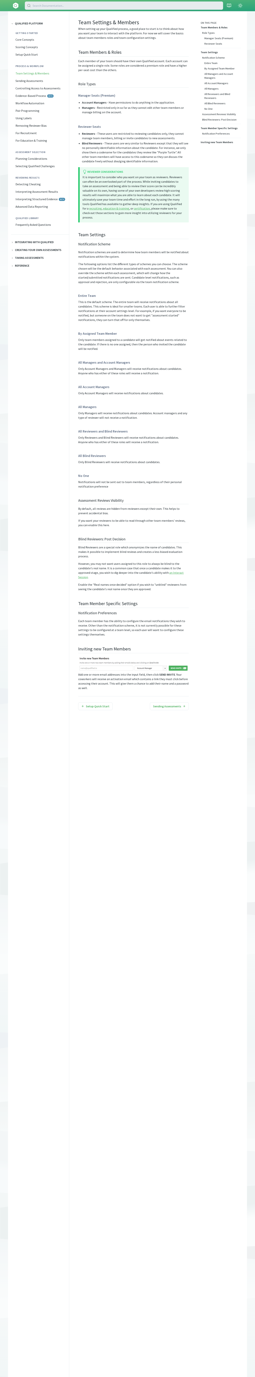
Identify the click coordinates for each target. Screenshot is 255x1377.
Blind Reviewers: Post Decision (219, 119)
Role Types (208, 33)
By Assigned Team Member (219, 68)
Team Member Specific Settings (219, 128)
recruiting (95, 208)
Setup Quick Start (97, 706)
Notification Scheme (213, 57)
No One (208, 108)
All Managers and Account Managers (218, 75)
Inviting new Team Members (217, 142)
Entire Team (210, 63)
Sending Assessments (167, 706)
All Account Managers (216, 83)
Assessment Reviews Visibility (219, 114)
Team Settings (209, 52)
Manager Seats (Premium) (218, 38)
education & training (116, 208)
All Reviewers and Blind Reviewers (217, 96)
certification (142, 208)
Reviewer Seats (213, 43)
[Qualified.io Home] (15, 5)
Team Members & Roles (214, 27)
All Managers (211, 88)
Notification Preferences (216, 133)
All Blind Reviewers (215, 103)
